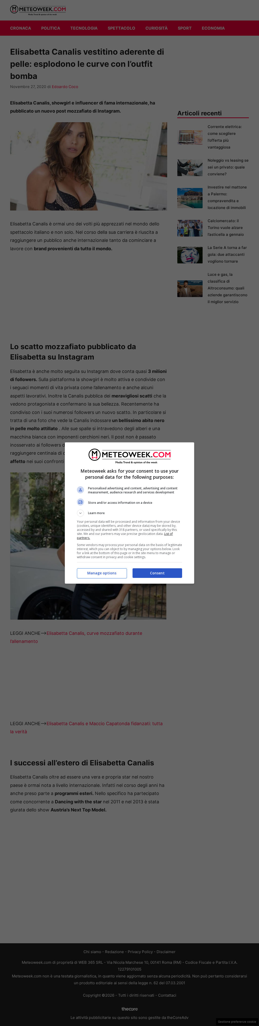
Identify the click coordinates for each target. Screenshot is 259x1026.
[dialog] (129, 513)
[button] (129, 513)
